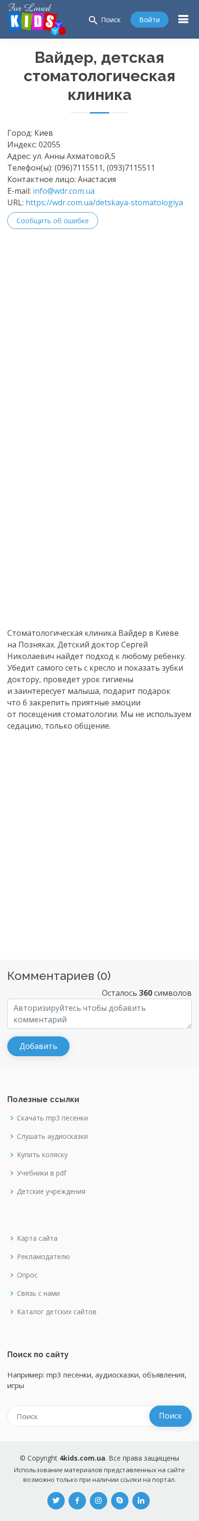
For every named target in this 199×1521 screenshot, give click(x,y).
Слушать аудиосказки (52, 1136)
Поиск (104, 20)
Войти (149, 19)
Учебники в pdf (41, 1173)
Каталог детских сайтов (57, 1311)
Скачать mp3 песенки (52, 1118)
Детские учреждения (51, 1191)
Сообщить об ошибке (52, 220)
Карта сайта (37, 1238)
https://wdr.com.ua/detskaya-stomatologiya (104, 202)
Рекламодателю (43, 1256)
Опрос (27, 1275)
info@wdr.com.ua (64, 191)
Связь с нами (38, 1293)
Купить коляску (42, 1154)
